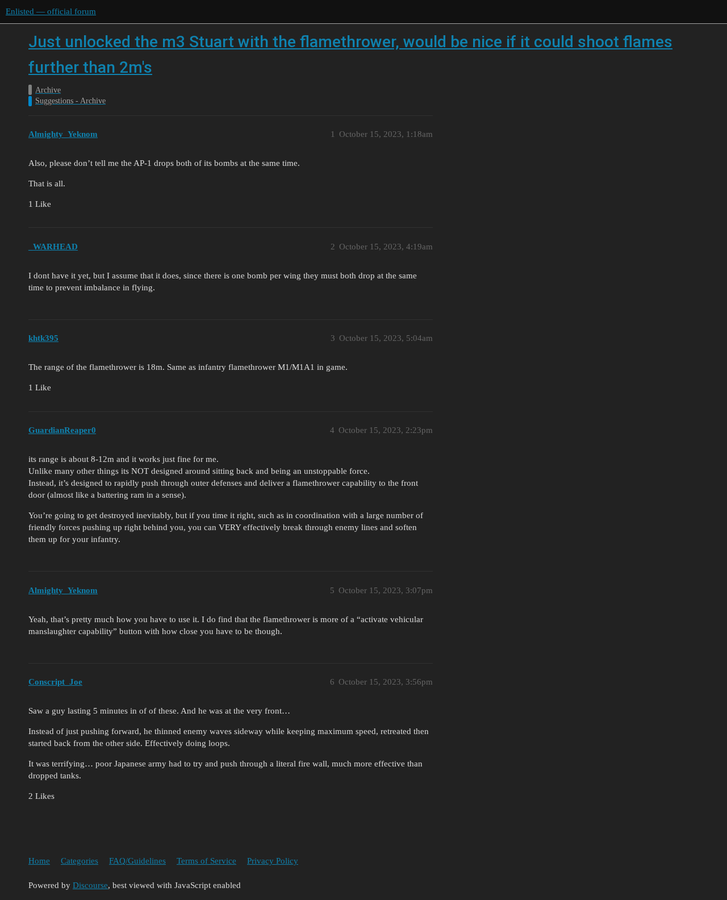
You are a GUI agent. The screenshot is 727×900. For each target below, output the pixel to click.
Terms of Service (206, 860)
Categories (79, 860)
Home (39, 860)
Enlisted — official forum (51, 11)
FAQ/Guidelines (137, 860)
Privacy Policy (272, 860)
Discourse (90, 885)
